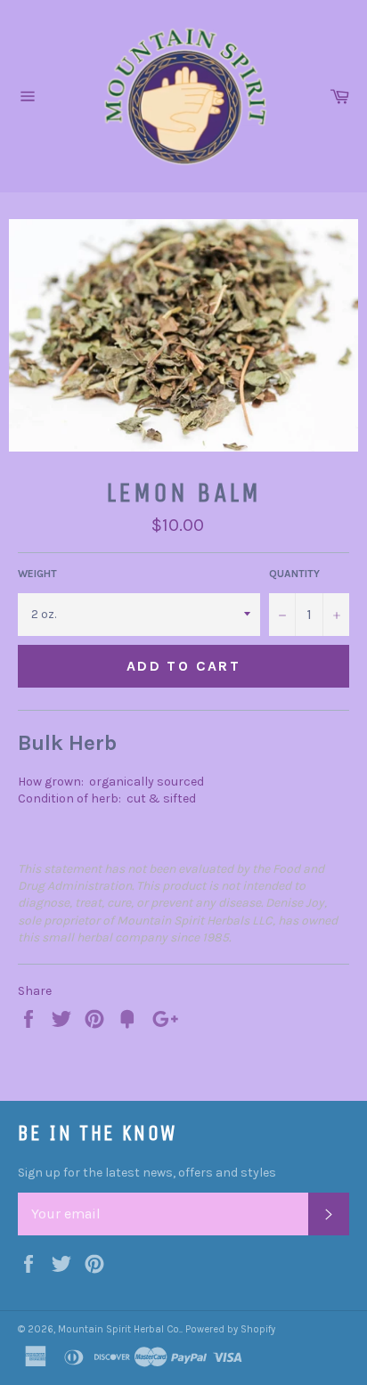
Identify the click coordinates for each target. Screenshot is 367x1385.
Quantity (294, 573)
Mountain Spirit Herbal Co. (119, 1329)
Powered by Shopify (230, 1329)
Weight (37, 573)
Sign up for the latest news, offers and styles (147, 1172)
